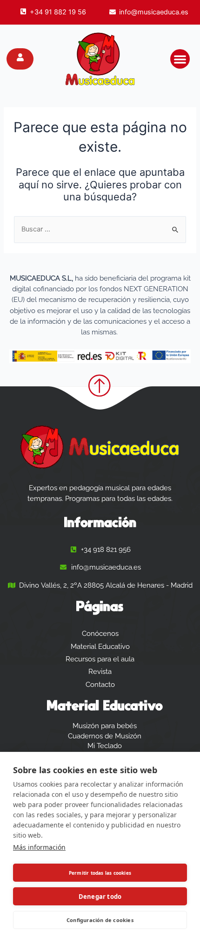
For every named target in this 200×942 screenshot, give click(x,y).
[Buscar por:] (100, 229)
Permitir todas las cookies (100, 873)
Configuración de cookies (100, 919)
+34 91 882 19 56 (58, 12)
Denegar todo (100, 896)
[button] (180, 59)
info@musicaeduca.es (153, 12)
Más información (39, 847)
